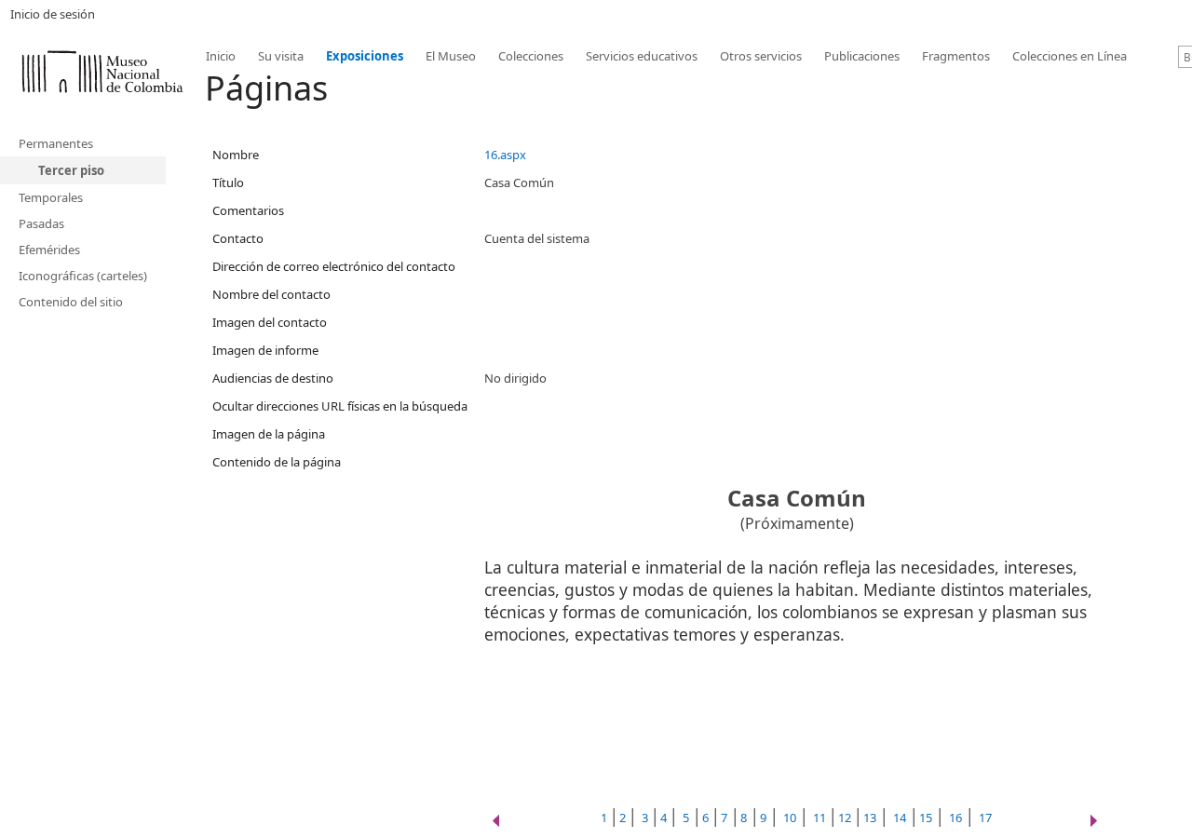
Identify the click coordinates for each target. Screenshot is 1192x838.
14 (899, 817)
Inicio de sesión (52, 14)
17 (985, 817)
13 (869, 817)
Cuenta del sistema (536, 238)
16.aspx (505, 154)
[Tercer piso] (102, 69)
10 (789, 817)
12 (846, 817)
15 (925, 817)
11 (821, 817)
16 (955, 817)
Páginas (266, 88)
